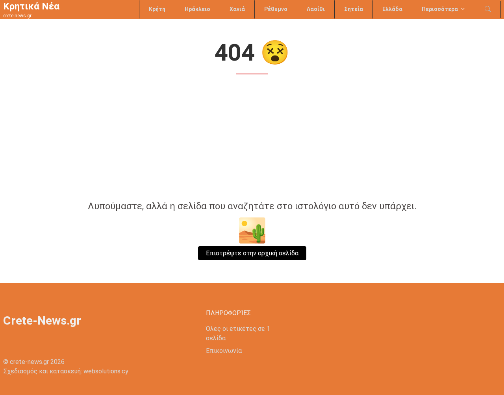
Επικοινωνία (224, 350)
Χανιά (237, 9)
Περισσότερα (440, 9)
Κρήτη (157, 9)
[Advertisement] (252, 138)
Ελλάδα (392, 9)
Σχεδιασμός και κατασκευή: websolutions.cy (65, 371)
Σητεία (353, 9)
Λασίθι (316, 9)
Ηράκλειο (197, 9)
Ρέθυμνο (275, 9)
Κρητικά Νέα (31, 6)
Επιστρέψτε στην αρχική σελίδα (252, 253)
